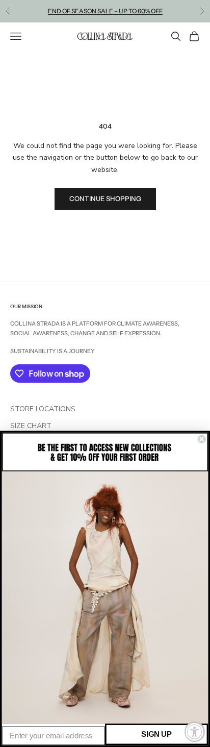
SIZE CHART (30, 426)
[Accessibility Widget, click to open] (195, 731)
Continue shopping (105, 198)
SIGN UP (156, 734)
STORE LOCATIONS (42, 409)
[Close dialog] (201, 439)
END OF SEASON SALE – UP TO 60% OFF (105, 11)
